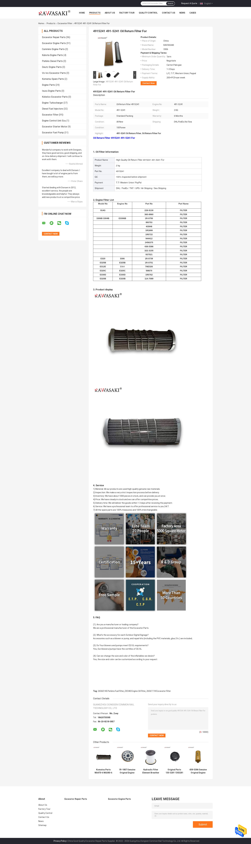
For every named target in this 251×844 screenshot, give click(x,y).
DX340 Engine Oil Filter (135, 691)
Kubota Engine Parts (52, 55)
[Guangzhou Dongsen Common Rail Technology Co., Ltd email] (45, 223)
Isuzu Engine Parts (51, 90)
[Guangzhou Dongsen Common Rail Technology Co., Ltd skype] (68, 223)
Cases (192, 13)
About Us (110, 13)
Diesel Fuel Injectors (52, 108)
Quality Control (148, 13)
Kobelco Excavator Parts (55, 96)
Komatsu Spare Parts (53, 79)
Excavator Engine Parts (54, 43)
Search (170, 3)
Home (82, 13)
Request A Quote (189, 3)
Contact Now (148, 83)
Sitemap (42, 825)
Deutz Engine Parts (52, 67)
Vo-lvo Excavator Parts (54, 73)
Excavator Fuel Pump (53, 132)
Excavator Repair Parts (54, 37)
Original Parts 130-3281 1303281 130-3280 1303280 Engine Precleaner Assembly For (174, 771)
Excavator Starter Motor (54, 126)
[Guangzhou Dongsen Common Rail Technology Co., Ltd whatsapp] (53, 223)
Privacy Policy (60, 841)
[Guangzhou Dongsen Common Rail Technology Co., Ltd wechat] (61, 223)
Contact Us (168, 13)
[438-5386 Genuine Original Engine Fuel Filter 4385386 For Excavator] (198, 757)
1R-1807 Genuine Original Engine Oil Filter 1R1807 (127, 771)
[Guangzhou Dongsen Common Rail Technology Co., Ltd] (54, 12)
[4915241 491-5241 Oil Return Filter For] (113, 53)
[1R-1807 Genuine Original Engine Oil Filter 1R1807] (127, 757)
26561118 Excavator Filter (159, 691)
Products (94, 13)
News (182, 13)
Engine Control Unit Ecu (54, 120)
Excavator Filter (65, 23)
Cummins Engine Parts (53, 49)
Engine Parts (48, 85)
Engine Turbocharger (52, 102)
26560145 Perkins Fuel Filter (111, 691)
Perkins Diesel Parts (52, 61)
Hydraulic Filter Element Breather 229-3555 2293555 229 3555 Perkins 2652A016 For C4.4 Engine (150, 771)
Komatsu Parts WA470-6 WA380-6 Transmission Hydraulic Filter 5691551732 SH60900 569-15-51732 (103, 771)
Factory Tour (127, 13)
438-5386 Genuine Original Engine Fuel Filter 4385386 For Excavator (198, 771)
